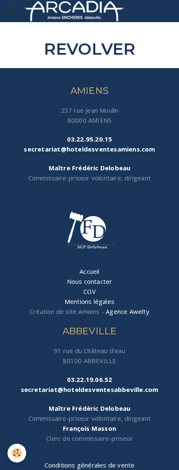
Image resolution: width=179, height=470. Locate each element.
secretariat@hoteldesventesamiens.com (89, 149)
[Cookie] (16, 453)
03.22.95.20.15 (89, 139)
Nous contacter (89, 281)
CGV (89, 291)
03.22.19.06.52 (89, 379)
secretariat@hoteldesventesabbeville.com (90, 389)
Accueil (89, 271)
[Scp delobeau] (89, 231)
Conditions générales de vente (90, 465)
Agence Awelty (127, 311)
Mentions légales (89, 301)
